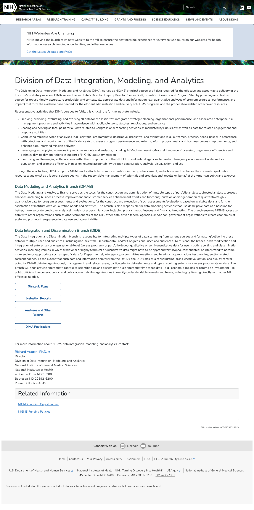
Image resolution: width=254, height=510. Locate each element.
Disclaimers (133, 459)
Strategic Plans (38, 286)
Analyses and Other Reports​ (38, 312)
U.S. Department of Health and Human (39, 470)
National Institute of (30, 6)
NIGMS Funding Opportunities (38, 404)
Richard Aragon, (31, 351)
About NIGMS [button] (228, 19)
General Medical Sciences (34, 9)
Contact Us (76, 459)
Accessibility (114, 459)
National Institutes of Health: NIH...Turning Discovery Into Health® (120, 470)
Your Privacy (94, 459)
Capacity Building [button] (95, 19)
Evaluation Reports (38, 298)
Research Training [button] (61, 19)
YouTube (153, 446)
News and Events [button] (199, 19)
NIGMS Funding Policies (34, 412)
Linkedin (132, 446)
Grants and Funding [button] (130, 19)
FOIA (147, 459)
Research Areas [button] (28, 19)
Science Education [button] (166, 19)
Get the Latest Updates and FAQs (49, 52)
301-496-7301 (165, 475)
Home (61, 459)
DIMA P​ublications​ (38, 327)
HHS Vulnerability (173, 459)
